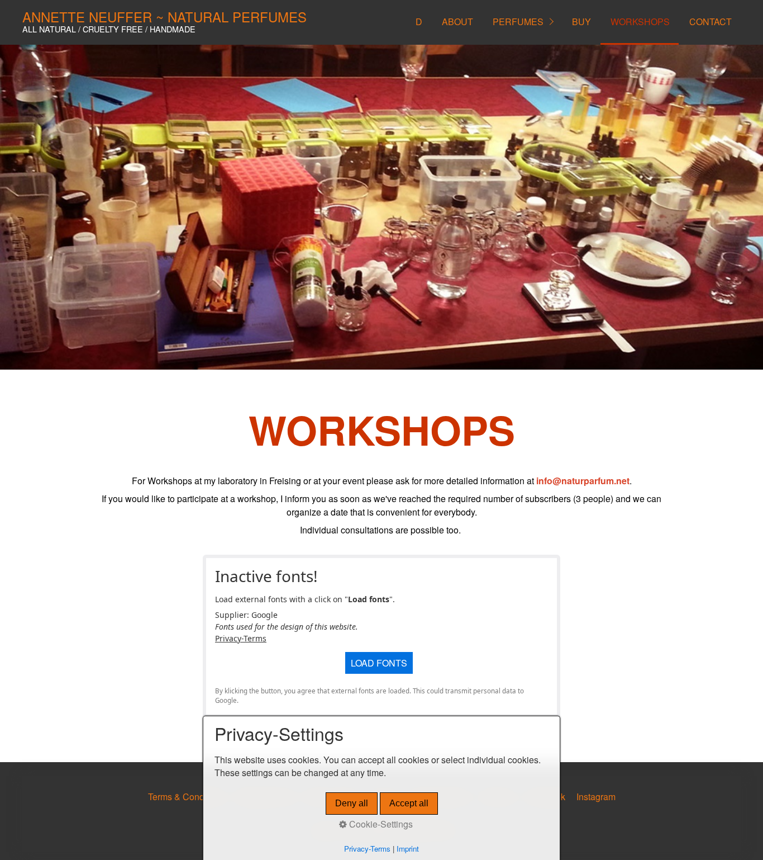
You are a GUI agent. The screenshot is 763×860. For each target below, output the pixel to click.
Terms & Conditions (187, 796)
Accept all (408, 803)
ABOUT (457, 21)
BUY (581, 21)
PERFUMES (518, 21)
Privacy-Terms (240, 638)
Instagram (596, 796)
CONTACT (710, 21)
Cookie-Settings (380, 824)
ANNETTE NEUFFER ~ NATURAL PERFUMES (164, 16)
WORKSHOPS (640, 21)
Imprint (408, 848)
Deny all (351, 803)
